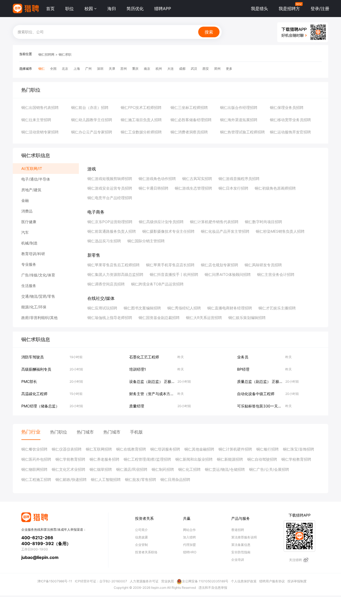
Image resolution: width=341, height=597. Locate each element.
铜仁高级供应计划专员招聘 (161, 221)
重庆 (135, 69)
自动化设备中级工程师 (255, 393)
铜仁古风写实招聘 (197, 178)
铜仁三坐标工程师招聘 (189, 107)
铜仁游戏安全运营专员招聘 (109, 188)
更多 (229, 69)
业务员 (242, 357)
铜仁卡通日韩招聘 (153, 188)
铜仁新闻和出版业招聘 (194, 459)
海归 (111, 8)
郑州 (217, 69)
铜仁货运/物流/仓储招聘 (225, 469)
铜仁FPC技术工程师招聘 (141, 107)
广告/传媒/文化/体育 (38, 275)
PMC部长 (29, 381)
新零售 (93, 255)
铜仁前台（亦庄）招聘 (89, 107)
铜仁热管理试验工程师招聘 (242, 132)
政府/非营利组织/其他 (39, 317)
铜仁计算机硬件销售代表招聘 (214, 221)
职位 (69, 8)
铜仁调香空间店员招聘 (106, 284)
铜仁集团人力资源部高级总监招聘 (115, 274)
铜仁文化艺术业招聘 (68, 469)
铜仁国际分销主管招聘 (146, 241)
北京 (65, 69)
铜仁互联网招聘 (99, 449)
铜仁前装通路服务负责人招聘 (111, 231)
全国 (53, 69)
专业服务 (28, 264)
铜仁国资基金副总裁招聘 (159, 317)
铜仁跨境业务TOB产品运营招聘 (157, 284)
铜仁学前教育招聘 (70, 459)
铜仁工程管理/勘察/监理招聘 (147, 459)
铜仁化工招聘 (189, 469)
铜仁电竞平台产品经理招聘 (109, 197)
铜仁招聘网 (46, 54)
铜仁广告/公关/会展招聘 (269, 469)
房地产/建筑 (31, 189)
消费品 (27, 211)
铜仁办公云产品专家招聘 (91, 132)
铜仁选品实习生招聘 (104, 241)
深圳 (100, 69)
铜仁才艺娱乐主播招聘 (277, 308)
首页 (50, 8)
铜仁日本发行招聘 (233, 188)
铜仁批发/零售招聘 (140, 479)
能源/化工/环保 (33, 307)
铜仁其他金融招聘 (199, 449)
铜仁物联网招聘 (34, 469)
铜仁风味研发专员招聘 (263, 265)
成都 (182, 69)
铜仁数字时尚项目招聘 (263, 221)
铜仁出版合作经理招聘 (238, 107)
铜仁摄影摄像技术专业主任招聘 (168, 231)
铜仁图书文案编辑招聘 (142, 308)
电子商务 (95, 212)
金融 (25, 200)
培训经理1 (137, 369)
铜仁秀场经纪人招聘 (184, 308)
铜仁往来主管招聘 (36, 119)
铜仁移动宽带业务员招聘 (290, 119)
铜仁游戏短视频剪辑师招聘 (109, 178)
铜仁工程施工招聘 (36, 479)
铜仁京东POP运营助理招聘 (109, 221)
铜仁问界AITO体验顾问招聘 (228, 274)
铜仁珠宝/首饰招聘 (298, 449)
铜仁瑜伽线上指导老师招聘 (109, 317)
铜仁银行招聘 (267, 449)
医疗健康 (28, 221)
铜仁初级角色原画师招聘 (275, 188)
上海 (77, 69)
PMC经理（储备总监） (40, 406)
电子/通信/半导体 (35, 179)
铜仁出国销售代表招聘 (40, 107)
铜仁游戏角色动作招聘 (157, 178)
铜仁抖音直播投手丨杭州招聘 (174, 274)
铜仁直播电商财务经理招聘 (229, 308)
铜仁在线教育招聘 (131, 449)
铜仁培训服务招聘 (165, 449)
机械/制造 (29, 243)
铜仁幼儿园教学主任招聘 (91, 119)
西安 (205, 69)
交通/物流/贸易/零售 (38, 296)
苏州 (123, 69)
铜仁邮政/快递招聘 (71, 479)
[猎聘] (26, 8)
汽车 (25, 232)
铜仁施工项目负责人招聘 (141, 119)
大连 (170, 69)
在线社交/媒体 (101, 298)
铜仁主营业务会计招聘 (275, 274)
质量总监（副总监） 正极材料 (262, 381)
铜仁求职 (65, 54)
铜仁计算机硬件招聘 (235, 449)
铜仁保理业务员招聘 (286, 107)
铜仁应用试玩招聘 (102, 308)
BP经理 (243, 369)
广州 (88, 69)
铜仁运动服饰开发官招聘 (290, 132)
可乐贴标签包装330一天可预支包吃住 (268, 406)
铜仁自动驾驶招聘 (262, 459)
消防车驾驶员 (32, 357)
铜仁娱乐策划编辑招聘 (247, 317)
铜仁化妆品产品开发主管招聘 (225, 231)
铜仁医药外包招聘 (36, 459)
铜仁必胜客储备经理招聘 (191, 119)
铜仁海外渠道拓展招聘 (238, 119)
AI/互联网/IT (31, 168)
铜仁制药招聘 (163, 469)
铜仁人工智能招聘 (106, 479)
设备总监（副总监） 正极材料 (154, 381)
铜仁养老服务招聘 (104, 459)
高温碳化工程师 (34, 393)
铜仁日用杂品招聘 (175, 479)
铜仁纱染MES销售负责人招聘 (280, 231)
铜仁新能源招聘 (230, 459)
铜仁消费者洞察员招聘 (189, 132)
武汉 (194, 69)
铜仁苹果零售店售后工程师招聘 (113, 265)
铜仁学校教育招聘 (296, 459)
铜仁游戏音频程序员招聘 (238, 178)
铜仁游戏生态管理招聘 (193, 188)
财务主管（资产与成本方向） (153, 393)
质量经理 (136, 406)
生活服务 (28, 285)
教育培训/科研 (33, 253)
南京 (147, 69)
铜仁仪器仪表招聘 (67, 449)
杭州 (159, 69)
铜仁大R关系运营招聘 (204, 317)
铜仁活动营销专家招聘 (40, 132)
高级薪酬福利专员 (36, 369)
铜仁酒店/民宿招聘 (131, 469)
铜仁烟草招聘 (101, 469)
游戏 (91, 168)
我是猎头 (259, 8)
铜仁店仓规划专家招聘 (219, 265)
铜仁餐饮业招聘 (34, 449)
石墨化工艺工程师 (144, 357)
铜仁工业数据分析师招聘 (141, 132)
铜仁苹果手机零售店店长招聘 (170, 265)
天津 (112, 69)
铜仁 (41, 69)
